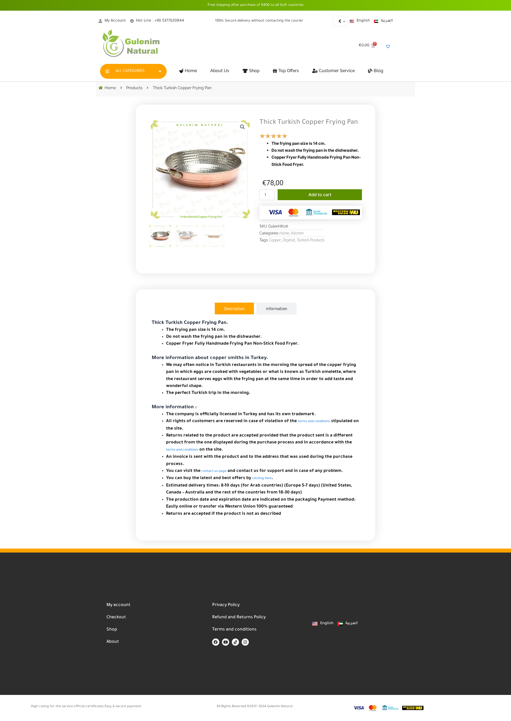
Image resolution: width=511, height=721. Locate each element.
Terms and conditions (234, 629)
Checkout (116, 617)
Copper (275, 240)
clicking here (262, 478)
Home (284, 233)
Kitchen (297, 233)
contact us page (213, 471)
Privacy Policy (226, 605)
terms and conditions (314, 421)
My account (118, 605)
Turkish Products (311, 240)
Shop (111, 629)
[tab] (234, 308)
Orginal (289, 240)
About (112, 642)
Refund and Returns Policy (239, 617)
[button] (242, 127)
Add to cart (319, 194)
